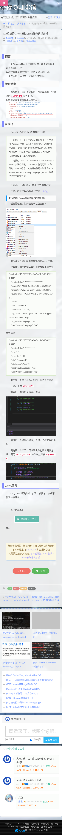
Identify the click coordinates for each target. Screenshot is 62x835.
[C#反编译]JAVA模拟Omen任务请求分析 (25, 33)
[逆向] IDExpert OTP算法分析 (20, 698)
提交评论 (52, 740)
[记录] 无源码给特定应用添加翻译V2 (23, 707)
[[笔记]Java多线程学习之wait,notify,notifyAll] (16, 650)
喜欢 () (23, 571)
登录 (50, 17)
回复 (48, 766)
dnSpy (46, 191)
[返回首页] (4, 23)
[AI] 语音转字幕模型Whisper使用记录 (23, 702)
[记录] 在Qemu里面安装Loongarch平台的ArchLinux (29, 680)
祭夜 (20, 801)
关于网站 (35, 824)
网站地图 (35, 827)
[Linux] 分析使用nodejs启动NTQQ (21, 693)
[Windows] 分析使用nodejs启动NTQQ (23, 689)
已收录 (9, 41)
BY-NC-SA (31, 549)
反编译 (31, 589)
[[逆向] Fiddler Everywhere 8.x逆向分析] (45, 650)
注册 (58, 17)
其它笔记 (21, 23)
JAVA (16, 589)
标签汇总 (45, 824)
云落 (45, 830)
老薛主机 (47, 827)
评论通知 (37, 739)
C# (10, 589)
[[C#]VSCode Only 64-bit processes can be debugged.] (16, 621)
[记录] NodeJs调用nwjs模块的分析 (21, 684)
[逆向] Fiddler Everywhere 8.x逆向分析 (23, 675)
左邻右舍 (25, 827)
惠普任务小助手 (28, 519)
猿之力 (11, 23)
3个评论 (19, 41)
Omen (23, 589)
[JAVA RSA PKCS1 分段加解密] (45, 621)
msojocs (20, 38)
